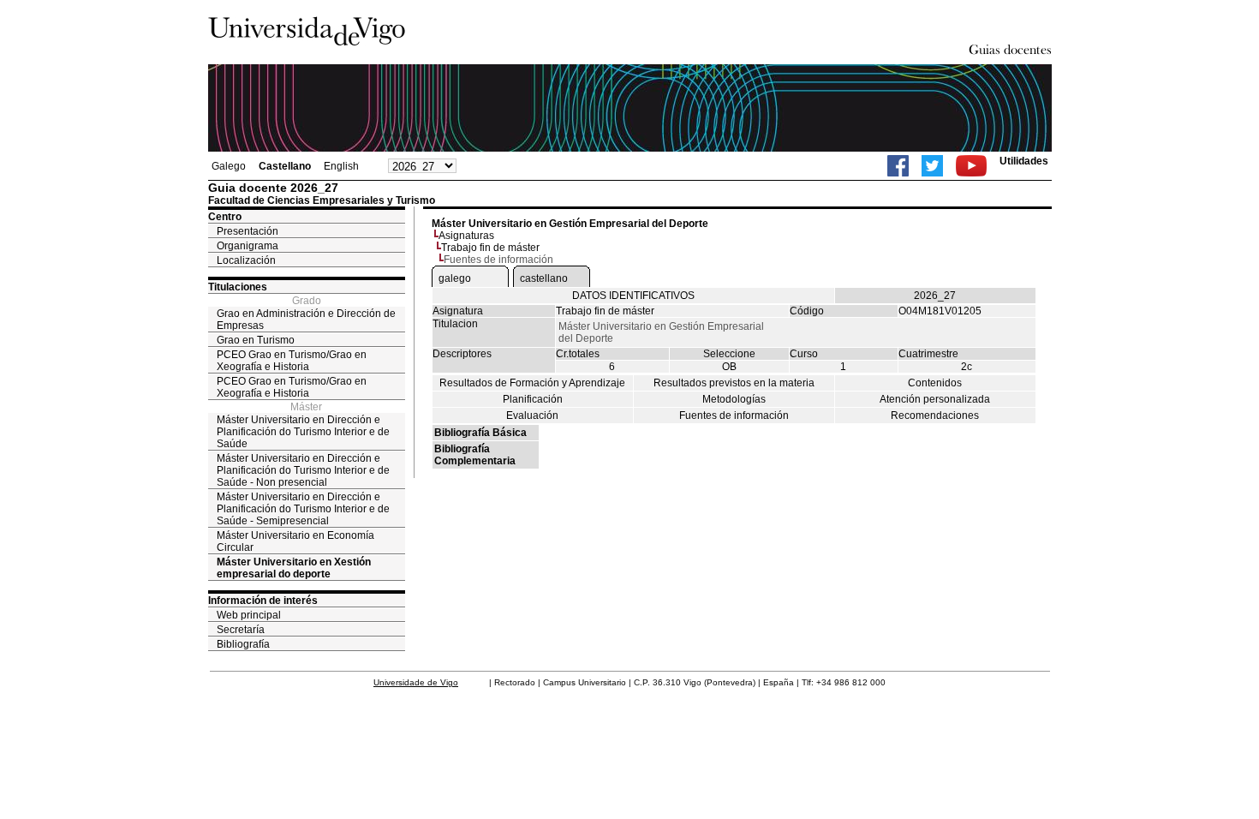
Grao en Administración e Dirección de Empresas (306, 320)
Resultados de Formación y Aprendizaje (532, 383)
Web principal (249, 615)
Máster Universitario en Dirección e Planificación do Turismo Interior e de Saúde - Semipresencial (303, 509)
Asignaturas (466, 236)
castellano (544, 278)
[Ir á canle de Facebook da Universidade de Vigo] (898, 165)
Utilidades (1023, 161)
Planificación (533, 399)
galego (455, 278)
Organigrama (247, 246)
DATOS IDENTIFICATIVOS (633, 296)
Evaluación (532, 415)
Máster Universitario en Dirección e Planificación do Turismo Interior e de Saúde (303, 432)
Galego (229, 166)
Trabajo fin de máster (490, 248)
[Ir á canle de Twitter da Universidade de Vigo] (932, 165)
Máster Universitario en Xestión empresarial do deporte (294, 568)
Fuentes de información (734, 415)
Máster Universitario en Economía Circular (295, 541)
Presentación (247, 231)
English (341, 166)
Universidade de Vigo (415, 682)
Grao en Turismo (256, 340)
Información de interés (263, 601)
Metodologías (734, 399)
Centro (225, 217)
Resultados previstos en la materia (733, 383)
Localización (246, 260)
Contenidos (935, 383)
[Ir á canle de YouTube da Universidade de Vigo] (971, 165)
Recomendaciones (935, 415)
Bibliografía (243, 644)
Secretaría (241, 630)
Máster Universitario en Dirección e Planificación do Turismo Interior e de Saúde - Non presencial (303, 470)
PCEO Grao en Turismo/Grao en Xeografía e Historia (292, 361)
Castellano (285, 166)
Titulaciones (237, 287)
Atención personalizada (935, 399)
